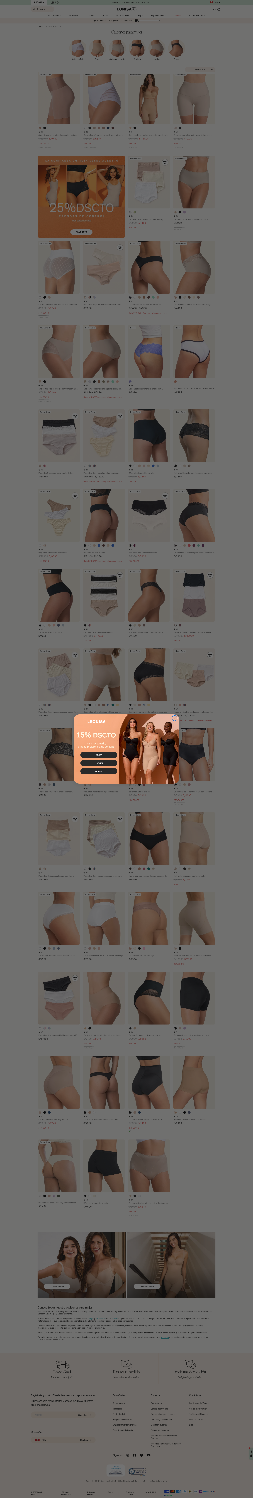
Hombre (99, 763)
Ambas (98, 771)
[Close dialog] (174, 718)
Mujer (99, 755)
